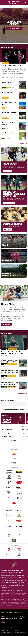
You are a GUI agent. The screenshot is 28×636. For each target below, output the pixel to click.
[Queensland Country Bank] (14, 453)
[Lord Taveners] (14, 540)
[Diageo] (19, 515)
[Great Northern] (19, 498)
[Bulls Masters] (19, 477)
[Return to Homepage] (14, 2)
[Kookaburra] (9, 521)
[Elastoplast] (19, 521)
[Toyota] (9, 477)
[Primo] (19, 482)
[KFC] (9, 493)
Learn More (6, 324)
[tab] (8, 404)
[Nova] (19, 549)
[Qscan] (9, 526)
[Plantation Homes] (9, 482)
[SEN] (19, 554)
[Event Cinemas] (19, 526)
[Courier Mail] (9, 554)
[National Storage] (19, 471)
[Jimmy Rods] (19, 535)
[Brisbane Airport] (9, 515)
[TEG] (19, 510)
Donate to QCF (15, 28)
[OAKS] (19, 487)
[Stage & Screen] (9, 510)
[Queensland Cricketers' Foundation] (9, 535)
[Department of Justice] (19, 493)
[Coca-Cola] (9, 498)
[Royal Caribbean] (9, 487)
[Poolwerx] (14, 462)
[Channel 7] (9, 549)
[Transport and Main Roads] (9, 471)
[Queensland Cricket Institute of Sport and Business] (14, 503)
